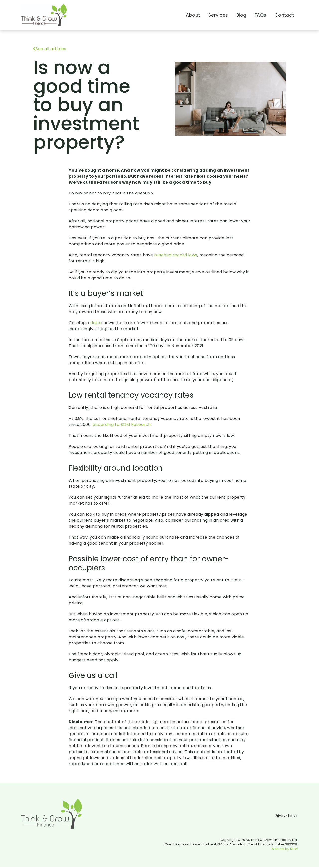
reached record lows (175, 255)
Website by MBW (284, 849)
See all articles (51, 49)
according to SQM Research (122, 424)
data (95, 323)
